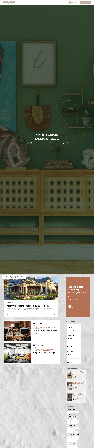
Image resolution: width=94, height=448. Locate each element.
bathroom (69, 418)
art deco (69, 436)
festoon (69, 429)
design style (70, 409)
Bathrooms (74, 386)
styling (69, 414)
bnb (77, 436)
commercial (76, 427)
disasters (69, 443)
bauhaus (73, 436)
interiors (74, 409)
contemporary (70, 441)
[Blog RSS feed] (69, 306)
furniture (73, 443)
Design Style (74, 375)
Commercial (35, 325)
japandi (73, 429)
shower (72, 434)
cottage (75, 441)
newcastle (76, 432)
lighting (73, 423)
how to (69, 423)
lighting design (70, 432)
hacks (76, 445)
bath (76, 423)
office (68, 434)
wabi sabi (77, 434)
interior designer (74, 411)
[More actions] (56, 323)
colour (69, 420)
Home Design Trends (75, 420)
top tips (69, 411)
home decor (75, 418)
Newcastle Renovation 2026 (72, 416)
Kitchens (73, 397)
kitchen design (70, 425)
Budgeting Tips (70, 427)
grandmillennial (70, 445)
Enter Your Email (71, 296)
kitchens (75, 425)
